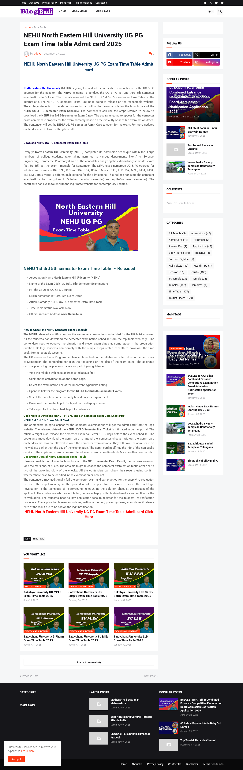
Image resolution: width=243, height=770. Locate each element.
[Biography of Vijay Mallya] (175, 465)
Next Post (150, 675)
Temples (177, 285)
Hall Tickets (178, 265)
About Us (34, 3)
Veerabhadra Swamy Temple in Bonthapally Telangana (201, 166)
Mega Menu (79, 11)
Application (202, 246)
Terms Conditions (213, 764)
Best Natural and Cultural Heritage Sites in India (131, 718)
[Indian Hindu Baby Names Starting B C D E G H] (175, 411)
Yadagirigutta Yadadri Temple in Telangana (201, 445)
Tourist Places (181, 297)
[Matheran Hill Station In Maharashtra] (98, 704)
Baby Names (179, 252)
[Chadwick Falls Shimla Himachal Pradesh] (98, 738)
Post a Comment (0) (89, 662)
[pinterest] (222, 3)
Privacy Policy (49, 3)
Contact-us (101, 3)
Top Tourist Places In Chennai (200, 147)
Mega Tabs (103, 11)
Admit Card (178, 239)
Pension (176, 272)
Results (198, 272)
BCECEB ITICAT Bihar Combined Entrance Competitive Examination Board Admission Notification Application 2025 (203, 384)
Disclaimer (65, 3)
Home (23, 3)
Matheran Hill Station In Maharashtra (124, 701)
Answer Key (178, 246)
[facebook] (205, 3)
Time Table (40, 27)
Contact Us (174, 764)
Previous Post (30, 675)
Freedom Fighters (181, 259)
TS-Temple (178, 278)
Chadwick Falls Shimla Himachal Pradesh (130, 735)
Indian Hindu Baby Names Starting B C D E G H (203, 408)
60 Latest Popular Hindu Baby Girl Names (202, 130)
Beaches (202, 252)
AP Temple (177, 233)
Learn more (28, 751)
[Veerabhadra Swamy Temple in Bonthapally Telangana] (175, 167)
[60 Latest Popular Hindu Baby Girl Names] (175, 132)
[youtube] (216, 3)
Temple (200, 278)
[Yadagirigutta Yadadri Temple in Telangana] (175, 448)
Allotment (202, 239)
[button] (211, 11)
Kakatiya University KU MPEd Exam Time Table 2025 (42, 594)
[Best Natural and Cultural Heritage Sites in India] (98, 721)
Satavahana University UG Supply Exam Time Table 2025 (88, 594)
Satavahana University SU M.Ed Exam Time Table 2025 (88, 638)
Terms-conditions (83, 3)
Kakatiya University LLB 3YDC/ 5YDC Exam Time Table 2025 (133, 594)
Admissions (201, 233)
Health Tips (203, 265)
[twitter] (210, 3)
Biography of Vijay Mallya (203, 460)
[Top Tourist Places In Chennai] (175, 149)
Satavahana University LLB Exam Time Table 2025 (131, 638)
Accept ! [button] (16, 759)
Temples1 (199, 285)
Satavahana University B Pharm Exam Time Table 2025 (44, 638)
